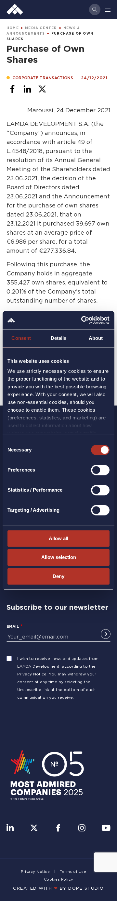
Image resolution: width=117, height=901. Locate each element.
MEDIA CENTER (41, 28)
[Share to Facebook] (12, 89)
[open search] (94, 9)
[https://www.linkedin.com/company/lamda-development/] (10, 828)
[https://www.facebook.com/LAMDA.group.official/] (58, 828)
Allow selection (58, 557)
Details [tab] (59, 338)
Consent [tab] (21, 338)
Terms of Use (73, 871)
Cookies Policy (58, 879)
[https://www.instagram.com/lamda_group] (81, 828)
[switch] (100, 470)
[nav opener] (108, 9)
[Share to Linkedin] (27, 89)
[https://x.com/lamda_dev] (34, 828)
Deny (58, 576)
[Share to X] (42, 89)
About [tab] (96, 338)
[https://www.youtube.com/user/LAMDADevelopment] (105, 828)
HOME (12, 28)
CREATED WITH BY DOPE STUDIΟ (58, 888)
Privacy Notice (31, 674)
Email (12, 626)
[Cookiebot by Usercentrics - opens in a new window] (83, 320)
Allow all (58, 538)
